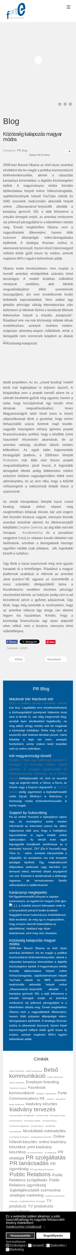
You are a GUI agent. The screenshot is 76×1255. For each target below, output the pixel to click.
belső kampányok (34, 1071)
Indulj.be (24, 538)
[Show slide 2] (65, 104)
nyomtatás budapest (19, 1137)
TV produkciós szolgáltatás (31, 1208)
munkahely (50, 1126)
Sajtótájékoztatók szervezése (35, 1190)
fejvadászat (50, 1093)
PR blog (22, 150)
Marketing (17, 1249)
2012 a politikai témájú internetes (33, 703)
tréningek (40, 1201)
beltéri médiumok (55, 1077)
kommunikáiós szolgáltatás (22, 1115)
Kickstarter (10, 460)
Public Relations (30, 1174)
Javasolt (38, 1245)
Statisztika (57, 1245)
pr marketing (50, 1152)
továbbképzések (27, 1201)
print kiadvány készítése (30, 1149)
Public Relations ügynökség (34, 1182)
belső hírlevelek (17, 1071)
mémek (62, 703)
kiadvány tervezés (33, 1109)
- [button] (44, 1226)
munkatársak (15, 1131)
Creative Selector (30, 527)
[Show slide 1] (59, 104)
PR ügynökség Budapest (42, 1169)
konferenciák (42, 1115)
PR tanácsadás (29, 1163)
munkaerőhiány (49, 1121)
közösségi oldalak (32, 1121)
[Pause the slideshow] (61, 60)
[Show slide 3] (70, 104)
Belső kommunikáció (33, 1073)
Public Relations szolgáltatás (36, 1177)
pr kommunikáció (35, 1152)
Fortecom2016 (15, 11)
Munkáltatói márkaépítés (44, 1131)
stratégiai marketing (27, 1195)
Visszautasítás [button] (20, 1235)
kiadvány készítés (41, 1104)
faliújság (40, 1093)
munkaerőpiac (37, 1126)
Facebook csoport (18, 1088)
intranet (50, 1099)
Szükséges (18, 1245)
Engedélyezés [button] (53, 1235)
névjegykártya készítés (41, 1137)
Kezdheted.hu (32, 532)
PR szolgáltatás (46, 1157)
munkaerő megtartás (19, 1126)
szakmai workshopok (54, 1196)
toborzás (14, 1201)
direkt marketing (17, 1082)
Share (12, 641)
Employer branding (42, 1082)
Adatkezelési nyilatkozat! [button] (24, 1226)
